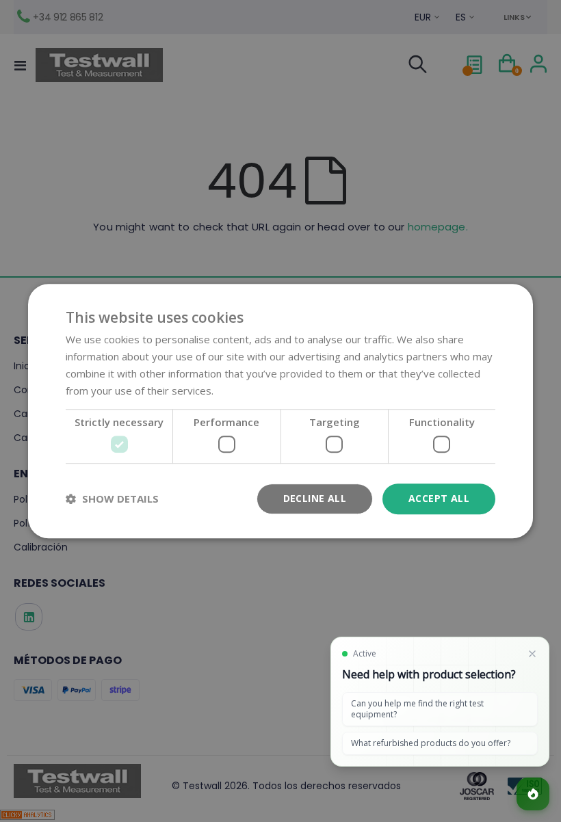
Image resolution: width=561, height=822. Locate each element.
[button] (112, 498)
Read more (242, 390)
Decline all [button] (314, 498)
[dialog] (280, 411)
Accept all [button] (438, 498)
